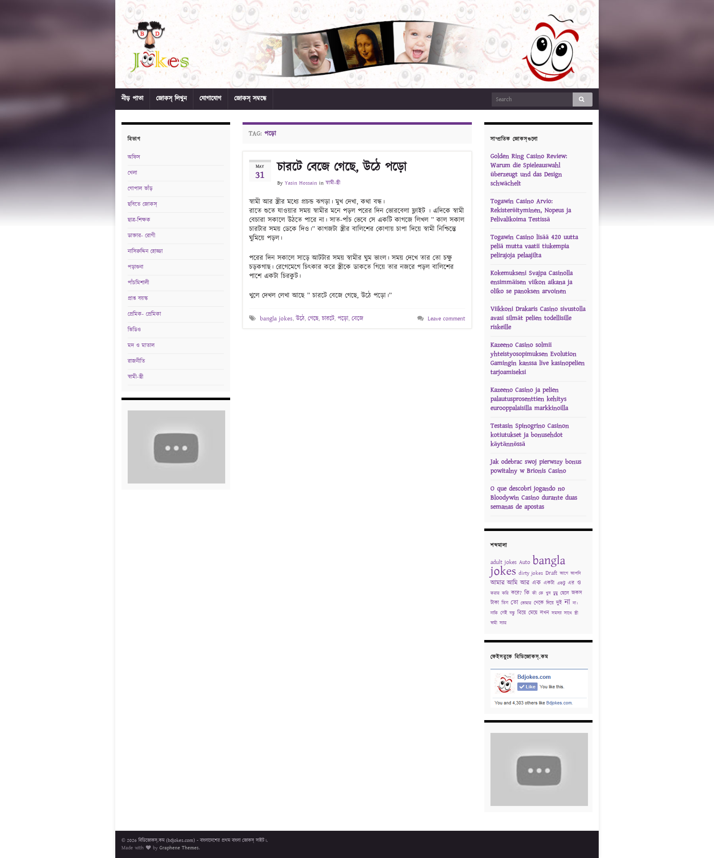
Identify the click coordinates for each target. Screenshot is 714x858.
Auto (524, 562)
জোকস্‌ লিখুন (171, 98)
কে (541, 593)
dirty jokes (531, 573)
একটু (561, 583)
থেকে (539, 603)
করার (495, 593)
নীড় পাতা (132, 98)
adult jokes (503, 562)
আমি (512, 583)
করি (505, 593)
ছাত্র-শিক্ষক (139, 220)
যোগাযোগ (210, 98)
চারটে (328, 318)
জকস (576, 593)
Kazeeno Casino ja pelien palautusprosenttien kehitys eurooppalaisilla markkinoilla (529, 399)
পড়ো (343, 318)
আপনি (576, 573)
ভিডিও (134, 330)
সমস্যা (557, 613)
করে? (516, 593)
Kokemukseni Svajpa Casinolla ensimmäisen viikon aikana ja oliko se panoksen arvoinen (531, 282)
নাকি (494, 613)
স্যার (503, 623)
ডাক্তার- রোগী (141, 236)
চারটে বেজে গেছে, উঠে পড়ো (342, 167)
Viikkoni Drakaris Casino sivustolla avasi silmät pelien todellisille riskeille (537, 318)
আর (524, 583)
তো (514, 602)
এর (571, 583)
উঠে (300, 318)
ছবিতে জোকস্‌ (142, 204)
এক (536, 583)
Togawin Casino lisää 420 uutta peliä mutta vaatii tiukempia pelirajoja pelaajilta (534, 246)
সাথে (568, 613)
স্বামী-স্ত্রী (333, 183)
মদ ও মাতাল (141, 345)
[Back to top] (695, 839)
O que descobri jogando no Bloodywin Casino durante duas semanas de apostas (533, 498)
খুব (548, 593)
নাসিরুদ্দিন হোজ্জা (145, 251)
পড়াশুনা (135, 267)
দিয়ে (550, 603)
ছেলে (564, 593)
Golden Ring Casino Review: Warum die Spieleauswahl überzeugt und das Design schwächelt (528, 170)
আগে (564, 573)
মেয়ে (533, 613)
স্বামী (493, 623)
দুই (559, 603)
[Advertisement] (357, 351)
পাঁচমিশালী (138, 283)
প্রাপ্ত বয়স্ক (138, 298)
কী (534, 593)
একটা (549, 583)
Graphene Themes (179, 847)
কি (527, 593)
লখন (544, 613)
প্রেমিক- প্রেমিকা (144, 314)
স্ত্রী (576, 613)
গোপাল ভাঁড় (140, 189)
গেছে (313, 318)
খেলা (132, 173)
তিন (505, 603)
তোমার (526, 603)
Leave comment (446, 319)
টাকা (494, 603)
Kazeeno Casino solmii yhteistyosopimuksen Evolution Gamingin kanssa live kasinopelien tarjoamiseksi (537, 358)
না (567, 602)
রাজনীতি (136, 361)
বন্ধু (512, 613)
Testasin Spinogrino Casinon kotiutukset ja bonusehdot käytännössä (529, 435)
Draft (551, 573)
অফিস (134, 157)
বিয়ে (521, 613)
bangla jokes (276, 318)
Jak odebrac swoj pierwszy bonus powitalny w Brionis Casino (535, 466)
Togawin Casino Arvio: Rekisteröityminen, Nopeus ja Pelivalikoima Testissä (530, 210)
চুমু (555, 593)
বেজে (357, 318)
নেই (503, 612)
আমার (497, 583)
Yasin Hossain (301, 183)
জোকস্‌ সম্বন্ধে (250, 98)
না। (575, 603)
